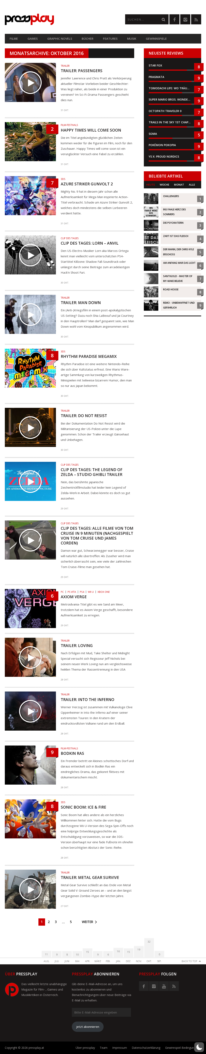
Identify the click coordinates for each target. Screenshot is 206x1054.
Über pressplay (85, 1048)
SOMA (153, 134)
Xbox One (104, 592)
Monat (179, 184)
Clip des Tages (70, 238)
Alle (192, 184)
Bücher (87, 38)
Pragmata (156, 77)
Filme (14, 38)
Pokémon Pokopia (162, 145)
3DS (63, 179)
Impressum (119, 1048)
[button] (199, 1047)
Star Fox (155, 65)
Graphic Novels (59, 38)
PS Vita (72, 592)
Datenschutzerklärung (146, 1048)
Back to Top (189, 961)
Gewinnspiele (156, 38)
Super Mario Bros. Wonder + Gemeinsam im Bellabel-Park (172, 99)
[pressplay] (54, 19)
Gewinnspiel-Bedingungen (182, 1048)
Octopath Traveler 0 (165, 111)
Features (110, 38)
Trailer (65, 65)
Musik (131, 38)
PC (62, 592)
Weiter (87, 922)
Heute (150, 184)
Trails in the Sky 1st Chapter (172, 122)
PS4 (82, 592)
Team (103, 1048)
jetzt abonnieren (87, 1027)
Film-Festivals (69, 125)
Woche (164, 184)
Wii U (91, 592)
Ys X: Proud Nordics (164, 156)
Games (33, 38)
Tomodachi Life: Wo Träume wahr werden (172, 88)
